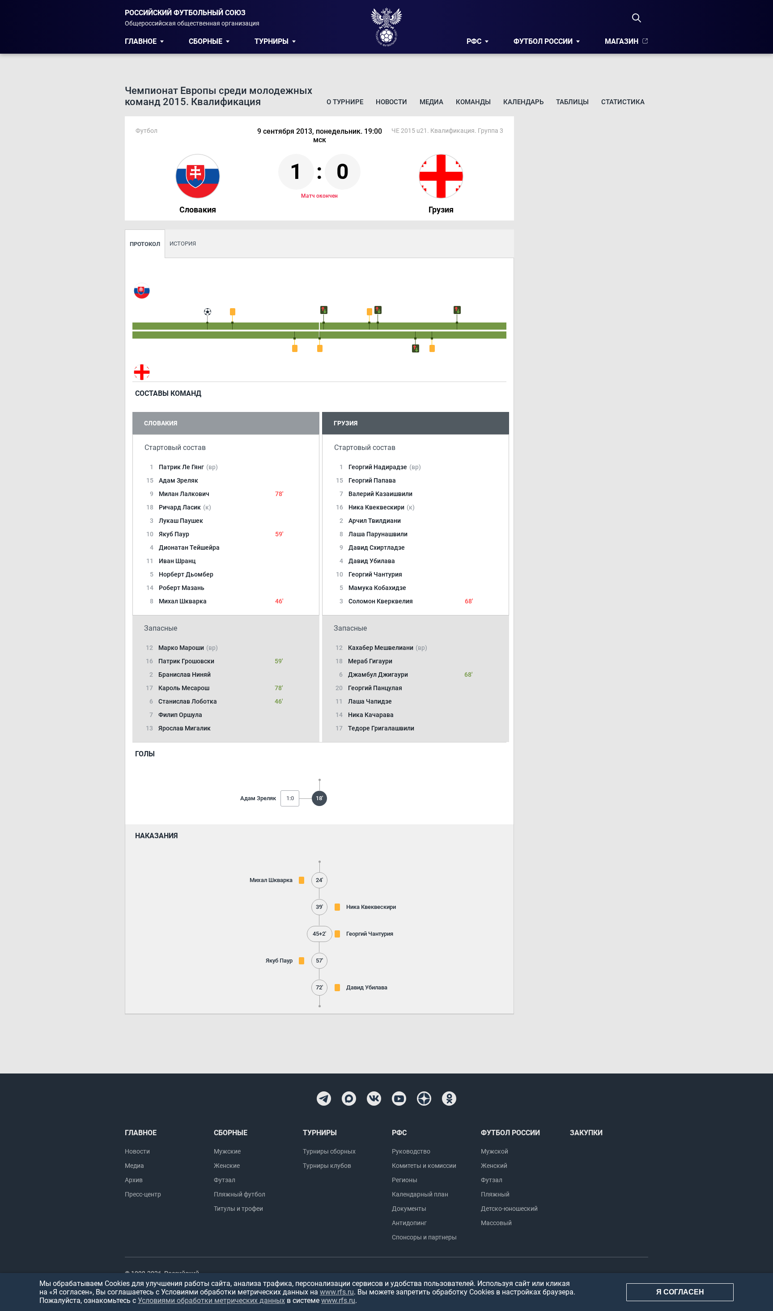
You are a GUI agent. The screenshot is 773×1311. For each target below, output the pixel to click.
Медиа (431, 102)
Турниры (272, 41)
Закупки (586, 1133)
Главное (141, 41)
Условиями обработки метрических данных (211, 1300)
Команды (473, 102)
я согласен (680, 1292)
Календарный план (420, 1194)
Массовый (496, 1222)
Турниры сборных (329, 1151)
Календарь (523, 102)
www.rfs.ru (337, 1292)
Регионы (404, 1180)
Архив (134, 1180)
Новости (391, 102)
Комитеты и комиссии (424, 1165)
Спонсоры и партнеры (424, 1237)
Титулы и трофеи (238, 1208)
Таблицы (572, 102)
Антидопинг (409, 1222)
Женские (227, 1165)
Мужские (227, 1151)
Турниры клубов (327, 1165)
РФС (474, 41)
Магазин (621, 41)
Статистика (623, 102)
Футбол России (543, 41)
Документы (409, 1208)
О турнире (345, 102)
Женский (494, 1165)
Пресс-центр (143, 1194)
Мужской (494, 1151)
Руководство (411, 1151)
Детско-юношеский (509, 1208)
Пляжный (495, 1194)
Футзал (224, 1180)
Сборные (205, 41)
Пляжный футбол (239, 1194)
